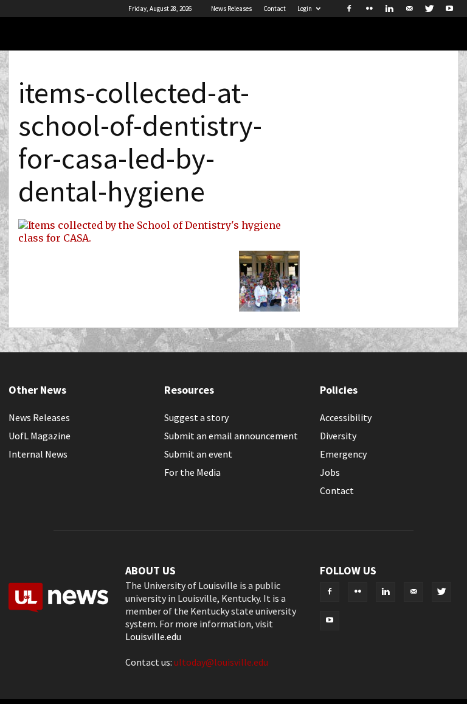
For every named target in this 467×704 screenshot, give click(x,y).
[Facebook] (349, 8)
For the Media (192, 472)
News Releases (231, 8)
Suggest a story (196, 417)
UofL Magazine (40, 436)
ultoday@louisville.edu (221, 662)
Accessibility (346, 417)
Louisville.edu (153, 636)
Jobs (330, 472)
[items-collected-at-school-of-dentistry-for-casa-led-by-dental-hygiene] (159, 238)
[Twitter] (429, 8)
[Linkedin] (389, 8)
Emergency (343, 454)
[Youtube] (449, 8)
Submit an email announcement (231, 436)
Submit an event (198, 454)
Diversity (338, 436)
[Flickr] (369, 8)
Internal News (38, 454)
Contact (274, 8)
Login (304, 8)
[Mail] (409, 8)
